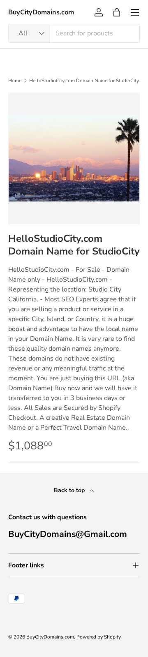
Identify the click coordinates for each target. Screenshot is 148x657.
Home (14, 80)
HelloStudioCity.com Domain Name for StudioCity (84, 80)
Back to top (70, 490)
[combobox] (74, 33)
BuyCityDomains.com (50, 637)
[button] (117, 12)
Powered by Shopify (98, 637)
